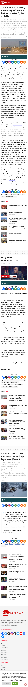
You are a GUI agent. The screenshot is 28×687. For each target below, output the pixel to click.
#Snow (5, 527)
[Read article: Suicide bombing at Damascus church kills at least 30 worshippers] (4, 228)
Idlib (23, 194)
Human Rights (4, 647)
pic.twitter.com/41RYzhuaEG (16, 527)
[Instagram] (9, 62)
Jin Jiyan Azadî (6, 384)
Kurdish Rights (19, 384)
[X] (6, 62)
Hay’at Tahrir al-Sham (15, 194)
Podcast (3, 669)
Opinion (3, 649)
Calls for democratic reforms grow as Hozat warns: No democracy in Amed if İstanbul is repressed (18, 588)
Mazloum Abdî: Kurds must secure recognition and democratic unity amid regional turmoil (17, 240)
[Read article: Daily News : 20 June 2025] (4, 234)
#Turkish (21, 520)
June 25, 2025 (12, 591)
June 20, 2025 (12, 235)
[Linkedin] (12, 62)
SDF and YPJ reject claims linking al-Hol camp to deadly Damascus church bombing (17, 220)
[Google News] (24, 633)
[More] (24, 62)
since (19, 146)
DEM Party (22, 380)
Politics (3, 645)
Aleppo (6, 194)
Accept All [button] (15, 683)
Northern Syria (9, 196)
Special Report (4, 659)
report (3, 84)
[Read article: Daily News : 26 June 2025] (4, 214)
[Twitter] (5, 633)
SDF (15, 196)
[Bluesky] (2, 636)
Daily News (3, 666)
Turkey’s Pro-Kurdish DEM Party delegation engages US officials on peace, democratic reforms (18, 413)
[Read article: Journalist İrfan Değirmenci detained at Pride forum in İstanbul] (4, 438)
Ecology (11, 543)
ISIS (3, 196)
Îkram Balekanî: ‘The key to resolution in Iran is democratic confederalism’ (17, 579)
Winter (3, 546)
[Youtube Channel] (21, 633)
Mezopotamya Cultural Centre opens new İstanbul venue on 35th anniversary (17, 430)
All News (3, 643)
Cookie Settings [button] (6, 683)
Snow (23, 543)
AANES (6, 380)
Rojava (10, 386)
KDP (12, 384)
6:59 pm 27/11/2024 (5, 263)
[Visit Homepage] (5, 2)
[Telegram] (18, 62)
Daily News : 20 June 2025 (15, 233)
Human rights (5, 382)
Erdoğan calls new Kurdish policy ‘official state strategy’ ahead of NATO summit (17, 596)
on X (9, 369)
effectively (12, 180)
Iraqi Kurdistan (14, 382)
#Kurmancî (18, 518)
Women (3, 656)
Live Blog (3, 667)
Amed (6, 543)
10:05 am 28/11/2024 (6, 37)
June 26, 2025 (12, 214)
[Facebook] (3, 62)
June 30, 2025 (12, 402)
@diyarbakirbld (22, 516)
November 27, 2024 (8, 532)
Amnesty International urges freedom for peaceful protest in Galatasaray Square (17, 422)
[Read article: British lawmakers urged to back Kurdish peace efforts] (4, 573)
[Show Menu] (26, 2)
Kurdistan (4, 386)
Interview (3, 654)
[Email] (15, 62)
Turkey (15, 386)
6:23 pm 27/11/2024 (5, 480)
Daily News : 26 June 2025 (15, 212)
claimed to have (17, 125)
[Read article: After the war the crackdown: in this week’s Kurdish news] (4, 207)
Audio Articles (4, 657)
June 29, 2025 (12, 209)
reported (9, 69)
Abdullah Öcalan (14, 380)
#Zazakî (5, 520)
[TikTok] (14, 633)
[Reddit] (21, 62)
